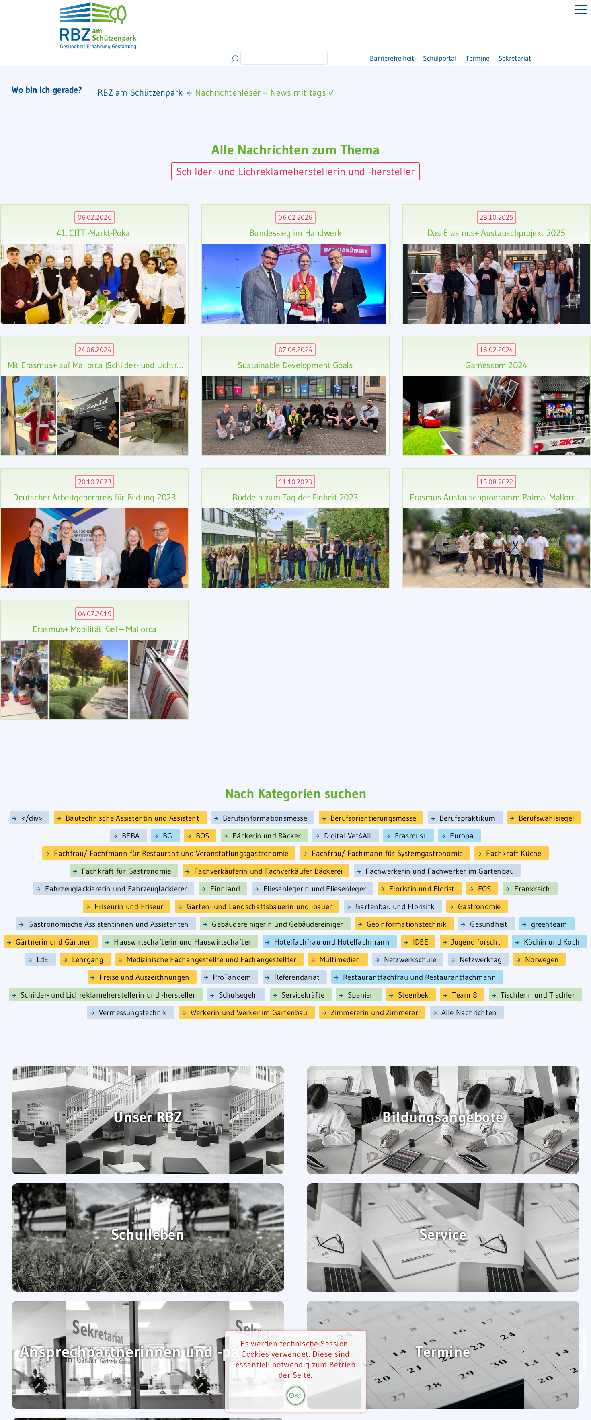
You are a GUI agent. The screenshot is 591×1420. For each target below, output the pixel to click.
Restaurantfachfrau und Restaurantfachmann (419, 977)
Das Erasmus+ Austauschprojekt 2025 (496, 233)
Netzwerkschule (410, 959)
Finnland (225, 888)
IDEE (420, 942)
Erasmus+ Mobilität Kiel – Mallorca (94, 629)
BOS (202, 835)
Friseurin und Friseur (128, 906)
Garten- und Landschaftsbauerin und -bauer (259, 906)
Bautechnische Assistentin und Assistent (132, 818)
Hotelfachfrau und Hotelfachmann (332, 942)
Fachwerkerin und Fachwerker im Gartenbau (439, 871)
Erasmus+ (411, 835)
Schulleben (148, 1235)
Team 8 (464, 995)
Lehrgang (88, 959)
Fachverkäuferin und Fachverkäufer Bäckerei (268, 871)
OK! (295, 1394)
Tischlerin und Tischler (538, 995)
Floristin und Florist (422, 888)
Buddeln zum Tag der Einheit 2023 (295, 497)
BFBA (131, 835)
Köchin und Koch (552, 942)
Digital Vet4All (347, 835)
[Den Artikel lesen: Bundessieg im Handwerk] (294, 283)
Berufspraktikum (467, 818)
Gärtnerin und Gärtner (53, 942)
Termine (464, 57)
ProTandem (232, 977)
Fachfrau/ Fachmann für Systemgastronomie (387, 853)
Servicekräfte (302, 995)
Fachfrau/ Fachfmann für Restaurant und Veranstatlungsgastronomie (171, 853)
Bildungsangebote (442, 1118)
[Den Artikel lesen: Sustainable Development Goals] (294, 415)
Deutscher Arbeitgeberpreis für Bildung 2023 (94, 497)
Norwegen (542, 959)
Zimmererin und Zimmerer (374, 1012)
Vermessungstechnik (133, 1012)
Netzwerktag (481, 959)
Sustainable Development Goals (295, 365)
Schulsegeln (238, 995)
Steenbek (413, 995)
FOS (484, 888)
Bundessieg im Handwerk (295, 233)
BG (167, 835)
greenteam (549, 924)
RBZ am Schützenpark (140, 92)
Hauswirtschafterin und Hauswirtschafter (182, 942)
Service (442, 1235)
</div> (31, 818)
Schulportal (417, 57)
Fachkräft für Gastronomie (126, 871)
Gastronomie (479, 906)
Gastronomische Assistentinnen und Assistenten (108, 924)
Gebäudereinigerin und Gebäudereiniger (277, 924)
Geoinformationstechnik (407, 924)
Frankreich (532, 888)
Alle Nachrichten (469, 1012)
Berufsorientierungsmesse (373, 818)
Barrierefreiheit (357, 57)
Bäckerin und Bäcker (266, 835)
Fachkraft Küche (513, 853)
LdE (43, 959)
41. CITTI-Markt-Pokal (94, 233)
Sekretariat (509, 57)
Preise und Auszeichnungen (144, 977)
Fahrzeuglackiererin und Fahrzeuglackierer (116, 888)
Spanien (361, 995)
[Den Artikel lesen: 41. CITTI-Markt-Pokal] (93, 283)
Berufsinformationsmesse (265, 818)
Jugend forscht (476, 942)
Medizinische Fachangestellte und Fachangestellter (211, 959)
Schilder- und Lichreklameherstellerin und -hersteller (295, 171)
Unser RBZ (147, 1118)
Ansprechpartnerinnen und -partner (148, 1352)
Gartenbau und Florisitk (395, 906)
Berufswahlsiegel (547, 818)
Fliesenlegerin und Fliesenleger (314, 888)
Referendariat (297, 977)
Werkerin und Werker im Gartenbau (249, 1012)
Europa (461, 835)
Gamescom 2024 (496, 365)
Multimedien (340, 959)
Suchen (235, 59)
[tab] (575, 16)
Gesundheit (488, 924)
